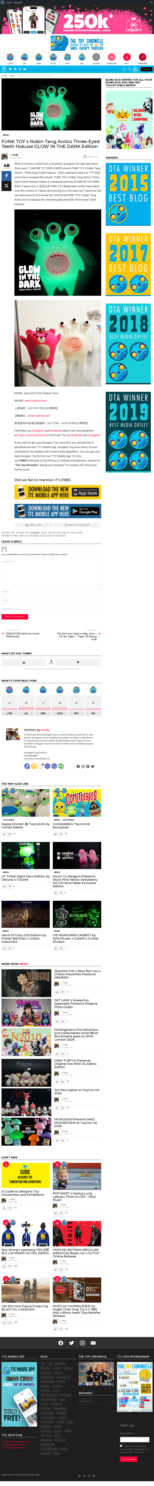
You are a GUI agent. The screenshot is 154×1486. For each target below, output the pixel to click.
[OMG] (64, 1223)
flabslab (46, 1391)
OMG (38, 63)
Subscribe (128, 1459)
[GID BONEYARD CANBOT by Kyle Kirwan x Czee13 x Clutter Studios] (77, 914)
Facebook (56, 430)
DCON (59, 1373)
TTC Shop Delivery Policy (13, 1445)
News (57, 820)
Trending (142, 63)
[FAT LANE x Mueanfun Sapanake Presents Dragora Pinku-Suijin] (26, 1013)
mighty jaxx (48, 1413)
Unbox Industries (50, 1449)
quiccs (61, 1422)
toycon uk (47, 1440)
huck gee (66, 1395)
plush (63, 1417)
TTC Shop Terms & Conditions (16, 1442)
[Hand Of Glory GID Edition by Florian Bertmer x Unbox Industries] (26, 914)
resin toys (47, 1426)
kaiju (45, 1404)
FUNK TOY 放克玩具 (29, 532)
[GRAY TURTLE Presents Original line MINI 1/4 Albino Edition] (26, 1073)
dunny (62, 1382)
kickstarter (57, 1404)
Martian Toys (61, 1408)
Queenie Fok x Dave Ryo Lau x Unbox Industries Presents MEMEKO (77, 974)
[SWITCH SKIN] (124, 69)
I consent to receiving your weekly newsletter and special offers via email (134, 1449)
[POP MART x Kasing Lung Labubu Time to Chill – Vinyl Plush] (77, 1176)
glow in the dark (71, 532)
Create (146, 69)
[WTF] (64, 791)
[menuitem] (2, 2)
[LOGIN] (135, 69)
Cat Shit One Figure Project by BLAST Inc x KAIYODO (25, 1307)
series (58, 1426)
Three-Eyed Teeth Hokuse (48, 535)
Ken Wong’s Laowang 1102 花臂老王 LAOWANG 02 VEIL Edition (25, 1251)
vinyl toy (47, 1453)
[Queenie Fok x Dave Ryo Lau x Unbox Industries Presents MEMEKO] (26, 983)
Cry (82, 63)
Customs (47, 1373)
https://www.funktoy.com (33, 435)
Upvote (24, 662)
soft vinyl (47, 1431)
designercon (48, 1377)
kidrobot (46, 1408)
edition (46, 1386)
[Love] (13, 791)
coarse (57, 1368)
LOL (24, 63)
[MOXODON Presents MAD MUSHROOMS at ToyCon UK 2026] (26, 1132)
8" (51, 1364)
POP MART (48, 1422)
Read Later (35, 525)
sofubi (58, 1431)
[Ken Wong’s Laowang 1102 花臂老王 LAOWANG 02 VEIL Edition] (26, 1233)
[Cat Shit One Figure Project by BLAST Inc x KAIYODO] (26, 1290)
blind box (61, 1364)
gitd (53, 532)
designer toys (48, 1382)
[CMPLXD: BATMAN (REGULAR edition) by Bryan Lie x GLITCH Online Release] (77, 1233)
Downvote (78, 662)
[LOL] (6, 791)
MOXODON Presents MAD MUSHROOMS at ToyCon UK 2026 (75, 1123)
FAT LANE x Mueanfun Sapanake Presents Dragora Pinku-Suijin (75, 1003)
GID (45, 532)
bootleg (46, 1368)
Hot (127, 63)
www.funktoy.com (36, 400)
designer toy (64, 1377)
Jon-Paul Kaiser (50, 1399)
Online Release (49, 1417)
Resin (57, 931)
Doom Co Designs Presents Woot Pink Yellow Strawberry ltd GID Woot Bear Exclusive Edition (75, 881)
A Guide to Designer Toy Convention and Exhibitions (23, 1193)
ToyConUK (8, 820)
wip (57, 1453)
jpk (63, 1399)
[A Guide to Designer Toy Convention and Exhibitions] (26, 1175)
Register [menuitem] (18, 2)
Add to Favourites (79, 525)
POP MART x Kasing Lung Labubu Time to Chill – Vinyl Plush (74, 1197)
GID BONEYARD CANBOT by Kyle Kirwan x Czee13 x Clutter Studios (76, 938)
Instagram (37, 430)
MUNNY (62, 1413)
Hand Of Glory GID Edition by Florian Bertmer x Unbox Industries (24, 938)
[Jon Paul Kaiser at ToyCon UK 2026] (26, 1102)
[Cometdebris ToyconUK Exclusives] (77, 803)
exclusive (58, 1386)
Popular (111, 63)
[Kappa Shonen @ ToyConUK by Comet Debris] (26, 803)
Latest (96, 63)
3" (44, 1364)
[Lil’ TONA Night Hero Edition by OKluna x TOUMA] (26, 855)
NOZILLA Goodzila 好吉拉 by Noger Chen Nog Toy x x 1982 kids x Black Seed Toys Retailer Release (76, 1311)
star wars (47, 1435)
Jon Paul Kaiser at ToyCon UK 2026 (76, 1091)
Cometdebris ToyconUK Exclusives (71, 825)
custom (69, 1368)
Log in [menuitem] (9, 2)
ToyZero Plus (48, 1444)
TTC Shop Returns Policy (14, 1448)
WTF (67, 63)
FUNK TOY (9, 532)
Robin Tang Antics (15, 535)
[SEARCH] (129, 69)
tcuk (58, 1435)
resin (71, 1422)
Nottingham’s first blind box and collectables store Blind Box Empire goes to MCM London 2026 (76, 1034)
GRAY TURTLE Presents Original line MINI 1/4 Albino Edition (75, 1064)
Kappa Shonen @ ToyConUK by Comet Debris (26, 825)
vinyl (65, 1449)
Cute (53, 63)
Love (10, 63)
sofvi (69, 1431)
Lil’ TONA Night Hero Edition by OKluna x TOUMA (26, 878)
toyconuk (61, 1440)
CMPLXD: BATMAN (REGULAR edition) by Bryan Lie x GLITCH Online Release (76, 1253)
